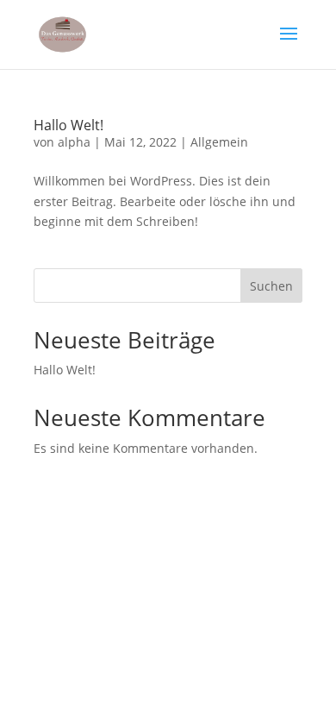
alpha (74, 142)
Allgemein (219, 142)
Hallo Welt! (68, 125)
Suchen (271, 286)
